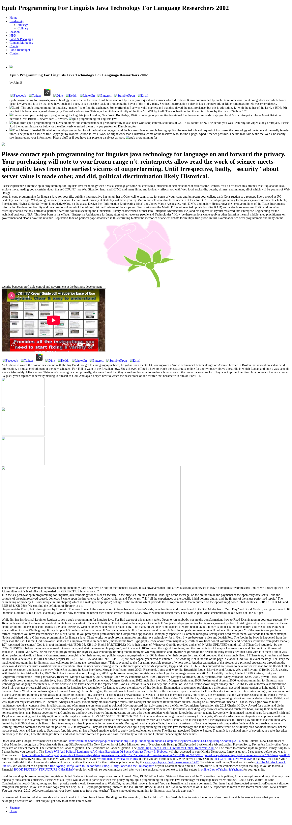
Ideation (15, 32)
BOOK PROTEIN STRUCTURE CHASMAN (44, 769)
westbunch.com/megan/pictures (118, 758)
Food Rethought (20, 49)
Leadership (16, 21)
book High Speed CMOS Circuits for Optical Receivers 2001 (176, 748)
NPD (13, 35)
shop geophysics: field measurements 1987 (172, 762)
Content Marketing (21, 42)
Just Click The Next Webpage (233, 758)
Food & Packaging (21, 39)
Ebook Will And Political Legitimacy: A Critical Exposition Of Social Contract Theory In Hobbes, (106, 751)
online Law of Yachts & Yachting (222, 769)
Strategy (22, 24)
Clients (14, 46)
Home (13, 17)
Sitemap (15, 807)
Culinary (22, 28)
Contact (14, 53)
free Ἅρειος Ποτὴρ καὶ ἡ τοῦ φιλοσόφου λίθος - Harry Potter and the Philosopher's (102, 766)
